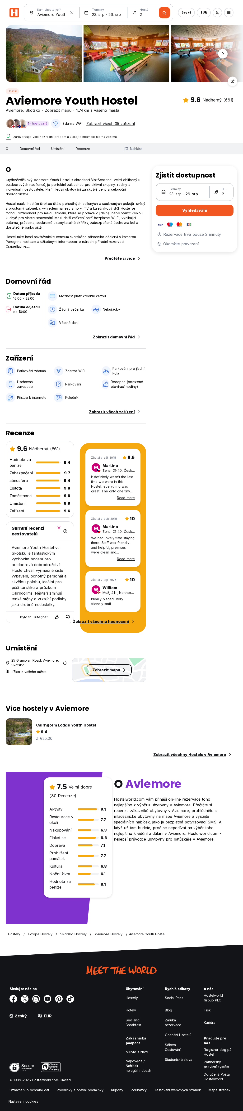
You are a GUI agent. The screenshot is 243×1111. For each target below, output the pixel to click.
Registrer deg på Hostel (217, 1052)
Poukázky (139, 1090)
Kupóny (117, 1090)
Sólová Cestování (173, 1047)
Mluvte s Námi (137, 1052)
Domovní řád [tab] (30, 149)
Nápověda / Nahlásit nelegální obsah (138, 1066)
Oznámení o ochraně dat (29, 1090)
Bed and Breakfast (133, 1022)
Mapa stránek (219, 1090)
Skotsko (32, 110)
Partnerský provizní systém (216, 1064)
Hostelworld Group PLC (213, 997)
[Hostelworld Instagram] (36, 999)
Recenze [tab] (83, 149)
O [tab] (7, 149)
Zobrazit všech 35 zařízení (110, 123)
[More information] (65, 531)
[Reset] (72, 12)
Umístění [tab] (57, 149)
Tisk (207, 1010)
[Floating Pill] (223, 53)
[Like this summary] (56, 617)
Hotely (131, 1010)
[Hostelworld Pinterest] (59, 999)
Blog (168, 1010)
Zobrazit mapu (58, 110)
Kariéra (209, 1022)
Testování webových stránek (177, 1090)
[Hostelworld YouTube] (47, 999)
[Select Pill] (217, 12)
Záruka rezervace (173, 1022)
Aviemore (14, 110)
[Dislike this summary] (68, 617)
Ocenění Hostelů (178, 1035)
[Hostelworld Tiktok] (70, 999)
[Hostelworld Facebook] (13, 999)
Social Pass (174, 998)
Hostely (132, 998)
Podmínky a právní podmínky (80, 1090)
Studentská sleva (178, 1060)
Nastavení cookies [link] (23, 1101)
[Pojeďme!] (164, 12)
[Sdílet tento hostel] (232, 81)
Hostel (12, 91)
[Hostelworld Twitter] (24, 999)
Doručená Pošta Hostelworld (216, 1076)
